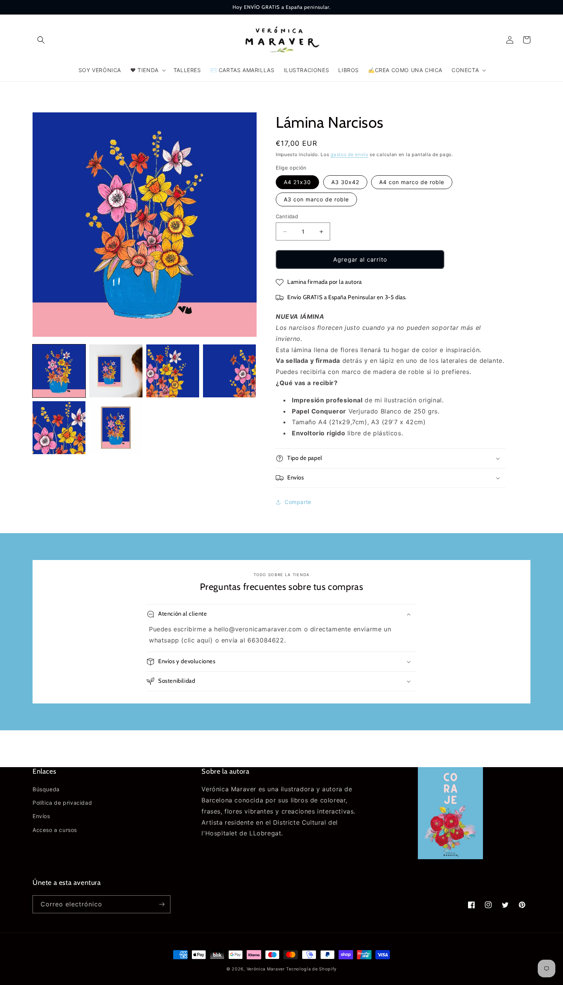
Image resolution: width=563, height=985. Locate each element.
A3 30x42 (345, 182)
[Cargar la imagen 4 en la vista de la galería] (229, 370)
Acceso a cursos (55, 830)
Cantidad (287, 216)
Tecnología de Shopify (311, 969)
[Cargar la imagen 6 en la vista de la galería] (115, 427)
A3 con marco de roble (316, 199)
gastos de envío (349, 154)
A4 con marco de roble (411, 182)
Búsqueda (46, 789)
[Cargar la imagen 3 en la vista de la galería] (172, 370)
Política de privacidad (62, 802)
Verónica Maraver (266, 969)
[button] (41, 39)
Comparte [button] (298, 502)
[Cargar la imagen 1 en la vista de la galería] (59, 370)
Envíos (41, 816)
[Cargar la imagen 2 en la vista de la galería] (115, 370)
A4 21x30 (297, 182)
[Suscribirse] (161, 904)
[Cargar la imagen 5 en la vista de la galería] (59, 427)
